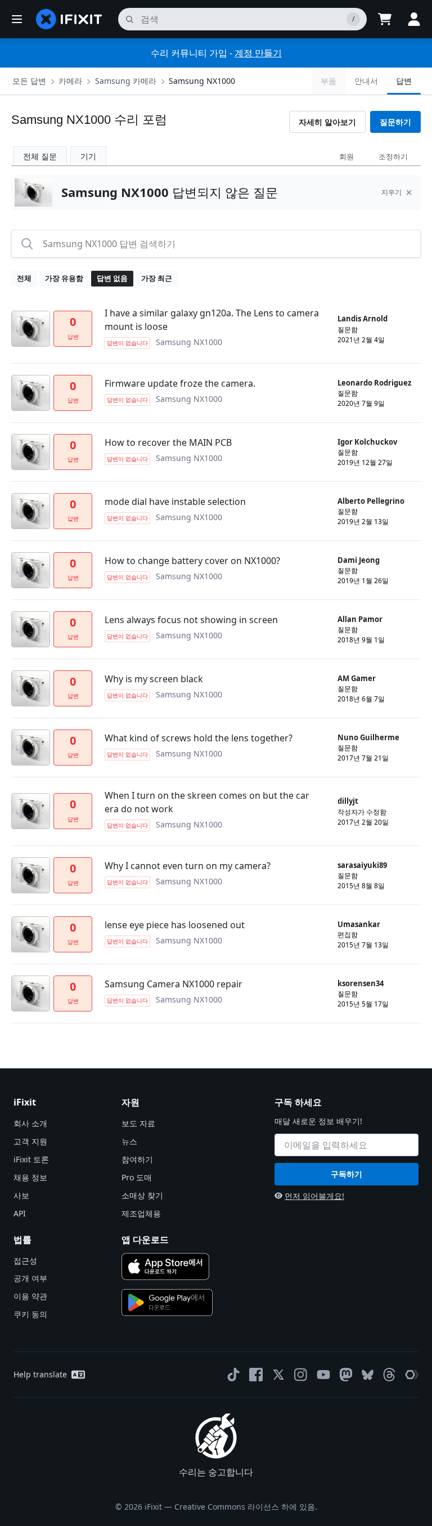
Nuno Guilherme (368, 737)
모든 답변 (29, 80)
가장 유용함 (64, 278)
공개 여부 (30, 1278)
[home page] (69, 19)
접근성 (25, 1260)
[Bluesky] (368, 1375)
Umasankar (359, 924)
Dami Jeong (359, 560)
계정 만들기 (258, 53)
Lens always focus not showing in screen (191, 620)
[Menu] (17, 19)
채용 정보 (30, 1177)
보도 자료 (138, 1123)
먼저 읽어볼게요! (314, 1196)
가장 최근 (156, 278)
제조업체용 (141, 1213)
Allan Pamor (360, 619)
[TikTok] (233, 1374)
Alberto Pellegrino (371, 501)
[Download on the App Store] (165, 1266)
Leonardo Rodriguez (374, 383)
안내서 (366, 80)
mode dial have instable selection (175, 501)
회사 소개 (30, 1123)
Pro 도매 (137, 1177)
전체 (24, 278)
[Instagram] (301, 1374)
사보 (21, 1195)
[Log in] (414, 19)
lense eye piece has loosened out (175, 925)
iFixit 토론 (31, 1159)
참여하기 (137, 1159)
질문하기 (395, 122)
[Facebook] (256, 1374)
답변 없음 (112, 278)
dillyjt (348, 801)
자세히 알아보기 (327, 122)
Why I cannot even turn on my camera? (188, 866)
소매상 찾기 (142, 1195)
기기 (88, 156)
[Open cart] (385, 19)
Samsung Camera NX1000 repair (173, 984)
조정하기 (393, 156)
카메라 (70, 80)
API (20, 1213)
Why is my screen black (154, 679)
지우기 (391, 192)
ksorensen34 (361, 983)
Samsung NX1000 (202, 80)
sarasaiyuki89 (362, 865)
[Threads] (389, 1374)
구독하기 (346, 1174)
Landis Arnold (363, 319)
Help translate (40, 1374)
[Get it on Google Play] (167, 1302)
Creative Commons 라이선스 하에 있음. (245, 1506)
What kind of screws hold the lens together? (198, 738)
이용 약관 (30, 1296)
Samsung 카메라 (125, 80)
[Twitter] (278, 1374)
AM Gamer (357, 678)
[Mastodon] (346, 1374)
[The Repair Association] (411, 1374)
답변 (404, 80)
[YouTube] (323, 1374)
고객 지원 (30, 1141)
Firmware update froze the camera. (180, 383)
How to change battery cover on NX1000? (192, 560)
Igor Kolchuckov (367, 442)
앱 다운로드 (145, 1239)
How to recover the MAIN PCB (168, 442)
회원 (346, 156)
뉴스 (129, 1141)
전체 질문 (40, 156)
